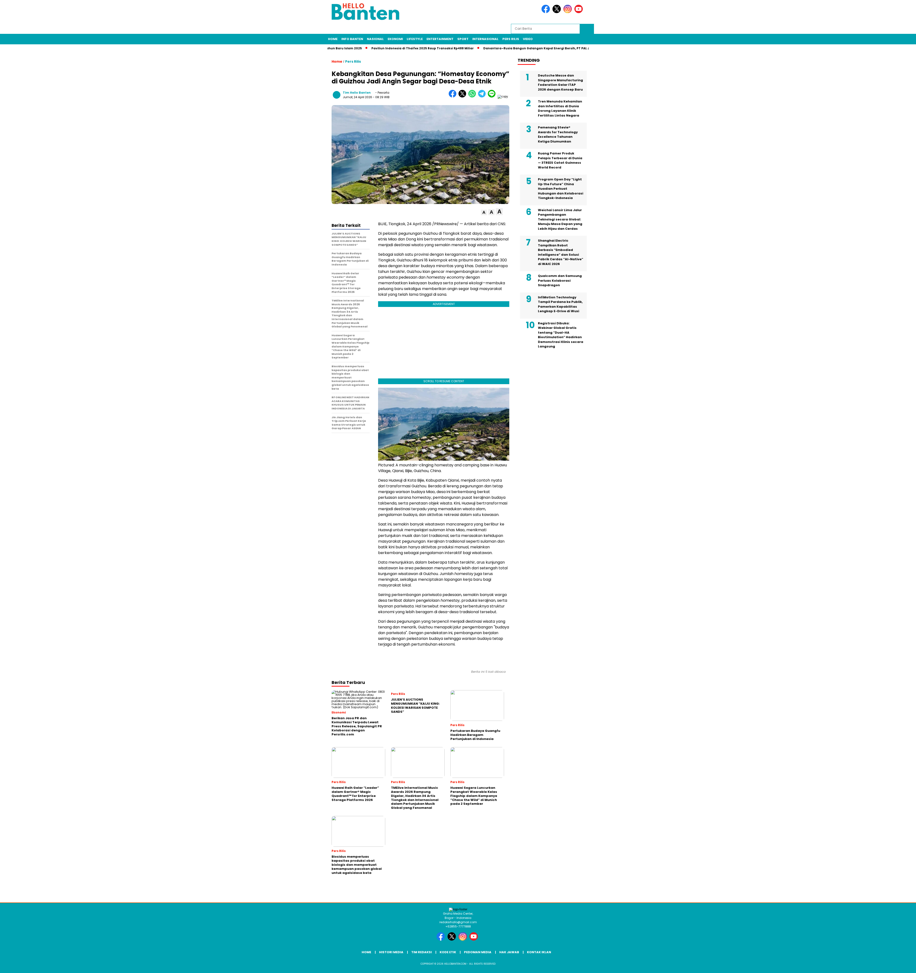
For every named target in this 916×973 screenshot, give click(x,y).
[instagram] (568, 12)
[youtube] (579, 12)
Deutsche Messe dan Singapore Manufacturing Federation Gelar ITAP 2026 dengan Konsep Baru (560, 82)
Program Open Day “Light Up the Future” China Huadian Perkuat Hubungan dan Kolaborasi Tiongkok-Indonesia (560, 188)
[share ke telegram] (483, 96)
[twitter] (557, 12)
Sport (462, 39)
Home (333, 39)
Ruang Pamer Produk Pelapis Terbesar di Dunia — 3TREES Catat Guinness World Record (560, 160)
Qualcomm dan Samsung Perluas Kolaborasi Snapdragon (560, 280)
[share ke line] (493, 96)
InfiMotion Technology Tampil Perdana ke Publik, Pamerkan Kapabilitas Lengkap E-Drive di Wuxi (560, 304)
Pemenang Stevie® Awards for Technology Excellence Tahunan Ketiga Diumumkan (558, 134)
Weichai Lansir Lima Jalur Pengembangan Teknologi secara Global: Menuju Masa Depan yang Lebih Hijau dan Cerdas (560, 219)
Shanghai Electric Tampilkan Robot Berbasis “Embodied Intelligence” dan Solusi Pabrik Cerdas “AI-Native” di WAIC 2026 (560, 252)
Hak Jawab (509, 952)
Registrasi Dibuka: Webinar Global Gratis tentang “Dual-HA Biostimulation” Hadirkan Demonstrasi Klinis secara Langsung (560, 335)
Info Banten (352, 39)
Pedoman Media (477, 952)
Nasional (375, 39)
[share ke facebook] (453, 96)
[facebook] (546, 12)
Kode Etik (448, 952)
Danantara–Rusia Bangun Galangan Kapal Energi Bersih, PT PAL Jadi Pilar (510, 48)
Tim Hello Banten (357, 93)
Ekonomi (395, 39)
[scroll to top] (885, 965)
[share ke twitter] (463, 96)
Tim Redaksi (421, 952)
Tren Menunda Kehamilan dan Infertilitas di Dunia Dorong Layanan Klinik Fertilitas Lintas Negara (560, 108)
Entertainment (440, 39)
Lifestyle (415, 39)
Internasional (485, 39)
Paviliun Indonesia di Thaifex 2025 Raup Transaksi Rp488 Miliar (389, 48)
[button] (484, 212)
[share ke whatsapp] (473, 96)
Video (528, 39)
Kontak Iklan (539, 952)
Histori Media (391, 952)
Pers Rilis (510, 39)
